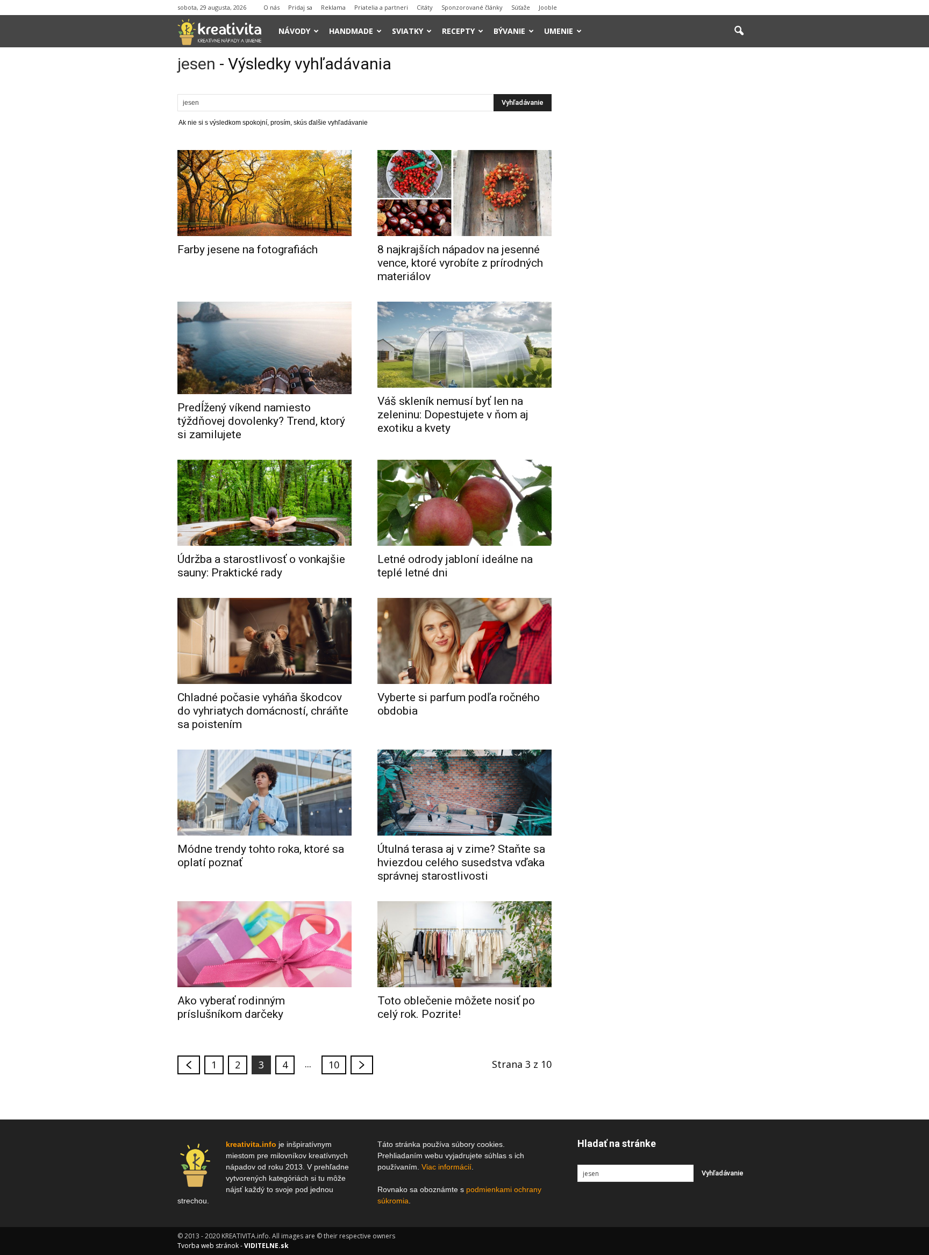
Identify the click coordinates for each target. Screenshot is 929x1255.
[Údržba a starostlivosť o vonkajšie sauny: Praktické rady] (264, 503)
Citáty (425, 7)
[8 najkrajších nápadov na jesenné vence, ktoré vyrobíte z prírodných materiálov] (464, 193)
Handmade (351, 31)
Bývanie (509, 31)
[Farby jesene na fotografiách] (264, 193)
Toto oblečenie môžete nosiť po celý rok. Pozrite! (456, 1007)
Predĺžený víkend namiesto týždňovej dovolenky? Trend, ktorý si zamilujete (261, 421)
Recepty (458, 31)
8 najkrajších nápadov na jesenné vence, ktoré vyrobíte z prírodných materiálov (460, 263)
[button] (739, 31)
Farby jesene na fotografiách (247, 249)
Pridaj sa (300, 7)
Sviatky (407, 31)
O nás (271, 7)
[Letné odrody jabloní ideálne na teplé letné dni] (464, 503)
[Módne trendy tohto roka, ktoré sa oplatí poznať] (264, 793)
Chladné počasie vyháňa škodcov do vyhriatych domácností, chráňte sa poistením (262, 711)
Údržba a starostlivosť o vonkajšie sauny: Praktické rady (261, 566)
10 (333, 1064)
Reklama (333, 7)
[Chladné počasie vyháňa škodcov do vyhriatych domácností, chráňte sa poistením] (264, 641)
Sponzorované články (472, 7)
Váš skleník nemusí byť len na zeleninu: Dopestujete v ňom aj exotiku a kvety (452, 414)
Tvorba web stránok (208, 1245)
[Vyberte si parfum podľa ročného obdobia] (464, 641)
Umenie (558, 31)
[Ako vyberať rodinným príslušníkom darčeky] (264, 944)
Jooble (548, 7)
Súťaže (520, 7)
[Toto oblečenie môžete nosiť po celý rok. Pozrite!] (464, 944)
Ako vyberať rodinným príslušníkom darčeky (231, 1007)
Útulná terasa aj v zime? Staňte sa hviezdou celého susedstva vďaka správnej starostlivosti (461, 862)
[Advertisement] (664, 220)
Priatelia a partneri (381, 7)
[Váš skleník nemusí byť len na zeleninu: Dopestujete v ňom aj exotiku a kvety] (464, 345)
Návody (294, 31)
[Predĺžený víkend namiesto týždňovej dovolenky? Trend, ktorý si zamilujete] (264, 348)
